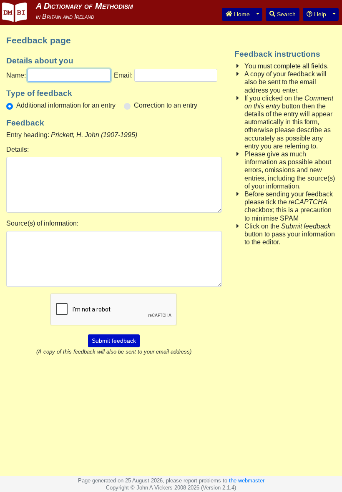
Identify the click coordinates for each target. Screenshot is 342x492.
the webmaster (246, 480)
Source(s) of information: (42, 223)
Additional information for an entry (66, 105)
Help (319, 14)
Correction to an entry (165, 105)
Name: (16, 75)
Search (285, 14)
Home (241, 14)
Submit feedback (114, 340)
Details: (17, 149)
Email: (123, 75)
